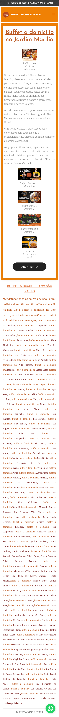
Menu (53, 15)
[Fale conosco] (50, 708)
